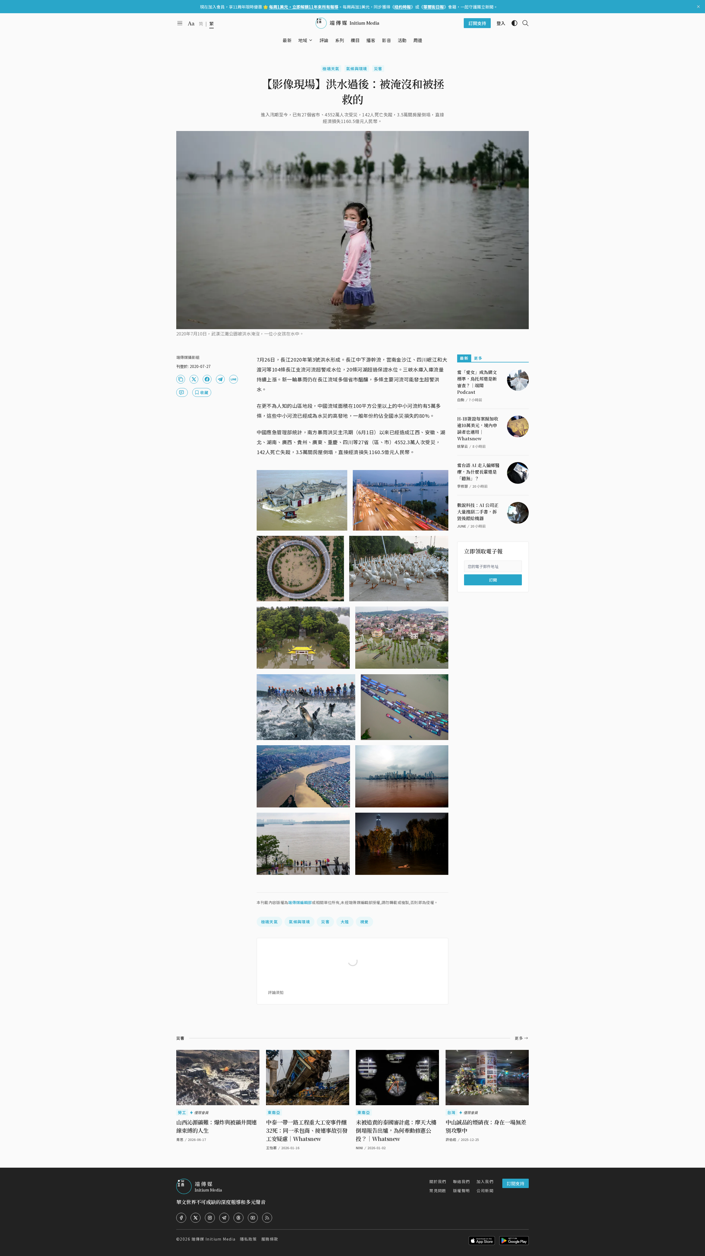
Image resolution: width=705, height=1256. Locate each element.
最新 (464, 358)
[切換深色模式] (512, 23)
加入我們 (485, 1181)
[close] (698, 6)
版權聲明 (461, 1190)
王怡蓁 (271, 1147)
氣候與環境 (356, 68)
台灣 (451, 1112)
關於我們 (437, 1181)
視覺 (364, 921)
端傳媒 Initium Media (213, 1239)
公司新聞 (485, 1190)
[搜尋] (523, 23)
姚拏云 (462, 446)
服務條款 (269, 1239)
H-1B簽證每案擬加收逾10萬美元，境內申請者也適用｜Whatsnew (477, 429)
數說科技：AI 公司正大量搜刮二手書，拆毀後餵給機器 (477, 511)
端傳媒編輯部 (300, 902)
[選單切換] (310, 40)
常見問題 (437, 1190)
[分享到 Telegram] (220, 379)
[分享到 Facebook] (207, 379)
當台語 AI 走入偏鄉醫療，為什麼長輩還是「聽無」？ (478, 472)
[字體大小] (191, 23)
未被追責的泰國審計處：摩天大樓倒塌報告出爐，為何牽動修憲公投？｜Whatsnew (396, 1130)
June (461, 526)
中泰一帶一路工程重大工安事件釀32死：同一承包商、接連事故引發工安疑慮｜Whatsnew (306, 1130)
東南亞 (274, 1112)
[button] (302, 40)
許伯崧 (451, 1139)
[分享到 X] (193, 379)
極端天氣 (331, 68)
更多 (478, 358)
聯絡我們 (461, 1181)
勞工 (182, 1112)
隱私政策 (248, 1239)
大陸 (345, 921)
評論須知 (275, 992)
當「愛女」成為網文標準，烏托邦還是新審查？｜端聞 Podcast (477, 382)
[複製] (180, 379)
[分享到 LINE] (233, 379)
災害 (378, 68)
